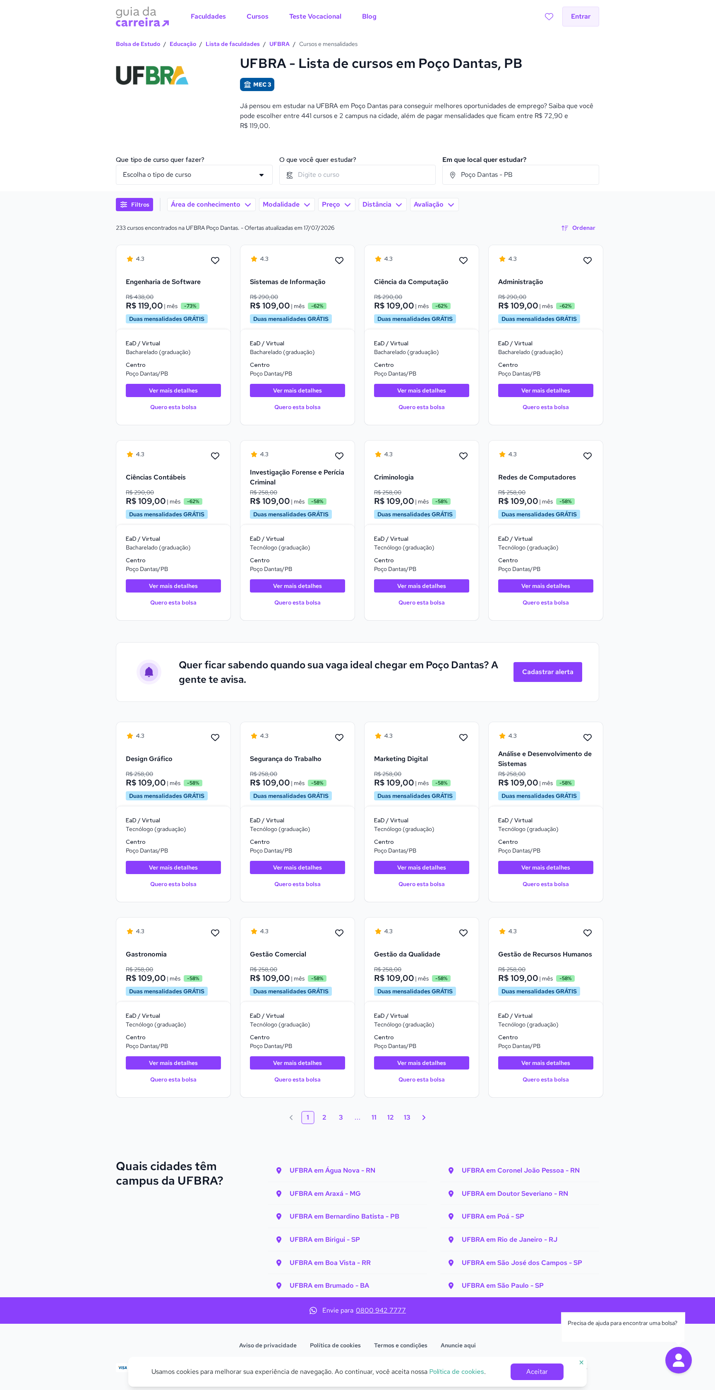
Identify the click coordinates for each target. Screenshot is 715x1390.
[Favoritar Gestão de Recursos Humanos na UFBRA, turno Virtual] (587, 933)
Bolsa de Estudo (138, 44)
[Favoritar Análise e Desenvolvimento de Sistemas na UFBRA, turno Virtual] (587, 738)
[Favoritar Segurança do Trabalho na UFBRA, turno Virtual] (339, 738)
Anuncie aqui (458, 1345)
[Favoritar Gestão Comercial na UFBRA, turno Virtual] (339, 933)
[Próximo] (423, 1117)
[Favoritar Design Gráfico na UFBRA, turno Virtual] (215, 738)
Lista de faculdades (233, 44)
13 (407, 1117)
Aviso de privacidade (268, 1345)
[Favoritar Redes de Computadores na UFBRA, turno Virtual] (587, 456)
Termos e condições (400, 1345)
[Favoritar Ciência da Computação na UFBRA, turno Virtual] (463, 261)
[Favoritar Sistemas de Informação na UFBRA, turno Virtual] (339, 261)
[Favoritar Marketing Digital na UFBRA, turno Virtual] (463, 738)
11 (374, 1117)
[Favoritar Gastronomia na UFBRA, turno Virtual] (215, 933)
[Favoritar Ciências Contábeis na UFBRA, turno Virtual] (215, 456)
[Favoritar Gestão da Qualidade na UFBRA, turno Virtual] (463, 933)
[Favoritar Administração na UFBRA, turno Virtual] (587, 261)
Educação (183, 44)
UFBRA (279, 44)
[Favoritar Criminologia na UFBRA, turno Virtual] (463, 456)
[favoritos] (549, 16)
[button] (678, 1360)
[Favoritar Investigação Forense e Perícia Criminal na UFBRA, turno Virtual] (339, 456)
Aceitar (537, 1371)
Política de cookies (335, 1345)
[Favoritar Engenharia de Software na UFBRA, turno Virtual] (215, 261)
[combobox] (357, 175)
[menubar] (283, 16)
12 (390, 1117)
